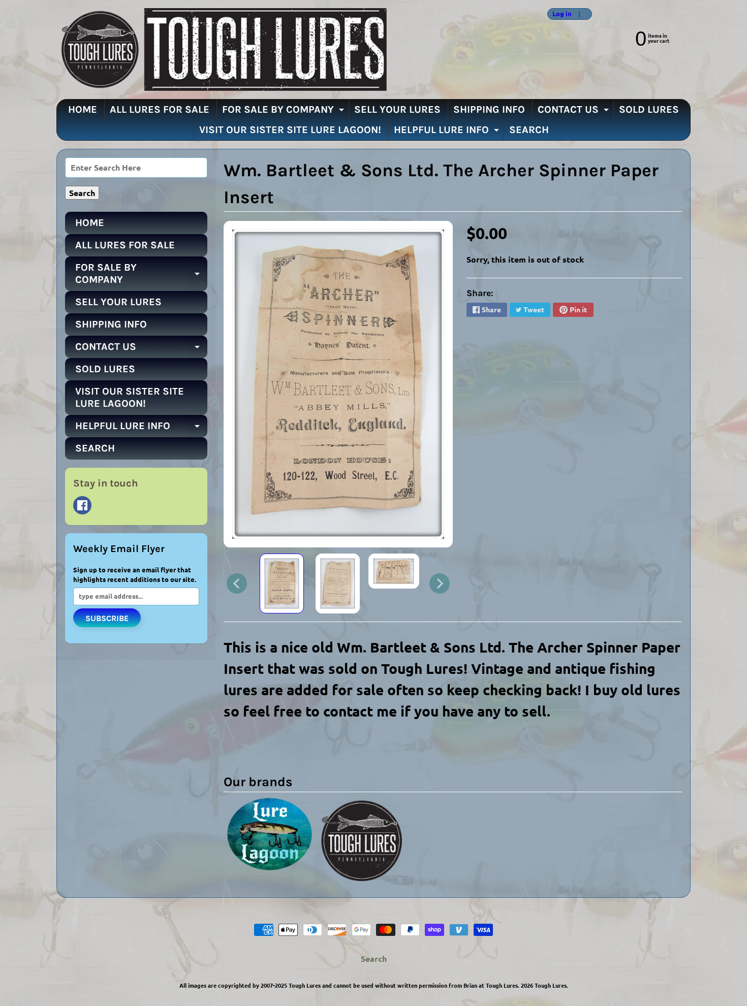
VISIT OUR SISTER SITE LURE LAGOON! (290, 130)
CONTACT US (574, 112)
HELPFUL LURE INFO (448, 132)
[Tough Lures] (221, 49)
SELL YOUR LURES (397, 109)
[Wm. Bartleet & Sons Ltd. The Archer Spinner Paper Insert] (282, 583)
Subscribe (107, 618)
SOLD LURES (649, 109)
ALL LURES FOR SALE (159, 109)
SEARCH (529, 130)
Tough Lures (551, 985)
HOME (82, 109)
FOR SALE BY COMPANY (284, 112)
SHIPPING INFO (489, 109)
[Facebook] (82, 505)
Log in (562, 14)
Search (374, 958)
